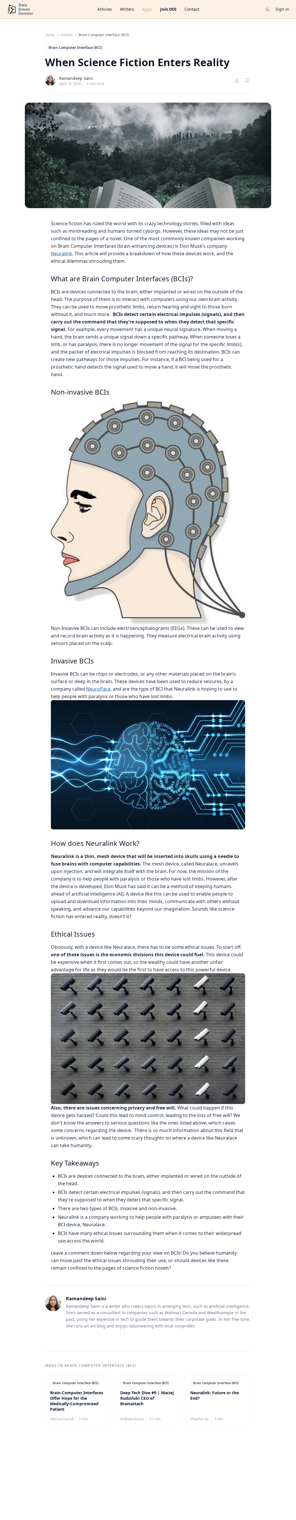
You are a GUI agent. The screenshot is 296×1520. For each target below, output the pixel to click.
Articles (104, 9)
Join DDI (168, 9)
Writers (127, 9)
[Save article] (247, 80)
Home (50, 35)
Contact (191, 9)
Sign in (282, 9)
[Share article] (236, 80)
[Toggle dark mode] (267, 9)
